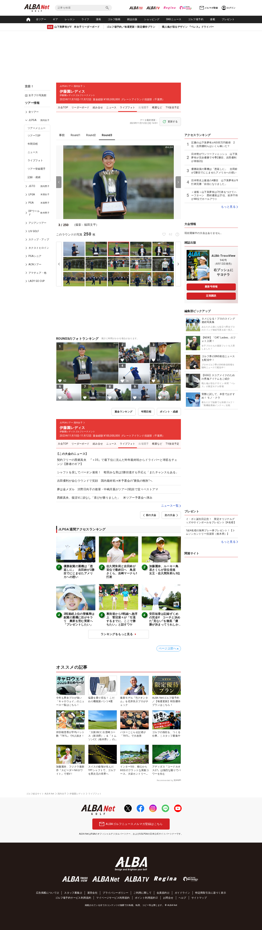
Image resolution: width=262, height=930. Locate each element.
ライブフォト (35, 160)
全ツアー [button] (41, 19)
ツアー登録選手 (37, 168)
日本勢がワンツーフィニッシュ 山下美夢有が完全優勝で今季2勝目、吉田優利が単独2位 (214, 157)
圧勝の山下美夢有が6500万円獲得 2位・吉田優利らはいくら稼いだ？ (213, 144)
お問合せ (168, 897)
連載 (212, 19)
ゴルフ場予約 (195, 19)
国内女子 (62, 793)
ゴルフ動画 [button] (114, 19)
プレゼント (228, 19)
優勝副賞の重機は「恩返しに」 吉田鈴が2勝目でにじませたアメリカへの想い (79, 571)
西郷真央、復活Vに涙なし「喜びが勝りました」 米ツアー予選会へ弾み (104, 497)
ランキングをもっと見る (117, 634)
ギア (55, 19)
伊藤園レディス (77, 793)
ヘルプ (182, 897)
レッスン (70, 19)
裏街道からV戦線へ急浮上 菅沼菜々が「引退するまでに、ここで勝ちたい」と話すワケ (121, 619)
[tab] (62, 135)
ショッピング (151, 19)
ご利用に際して (142, 892)
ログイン (231, 8)
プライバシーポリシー (115, 892)
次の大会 (170, 515)
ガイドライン (182, 892)
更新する (173, 121)
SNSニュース (173, 19)
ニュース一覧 (170, 505)
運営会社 (92, 892)
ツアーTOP (34, 135)
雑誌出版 (132, 19)
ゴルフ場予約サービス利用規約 (73, 897)
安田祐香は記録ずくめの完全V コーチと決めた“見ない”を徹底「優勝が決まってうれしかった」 (164, 621)
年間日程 (33, 143)
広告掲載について (46, 892)
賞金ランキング (124, 411)
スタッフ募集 (71, 892)
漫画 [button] (98, 19)
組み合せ (98, 107)
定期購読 (211, 295)
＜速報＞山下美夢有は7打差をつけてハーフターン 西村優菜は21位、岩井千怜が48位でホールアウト (214, 195)
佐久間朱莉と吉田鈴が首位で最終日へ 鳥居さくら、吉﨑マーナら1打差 (121, 571)
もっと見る (228, 206)
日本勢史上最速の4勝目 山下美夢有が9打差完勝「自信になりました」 (214, 182)
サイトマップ (199, 897)
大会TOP (63, 107)
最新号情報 (211, 286)
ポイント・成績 (169, 411)
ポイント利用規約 (145, 897)
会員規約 (162, 892)
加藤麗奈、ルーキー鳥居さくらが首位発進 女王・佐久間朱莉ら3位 (164, 569)
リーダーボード (80, 107)
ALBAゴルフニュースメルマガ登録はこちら (134, 824)
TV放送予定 (172, 107)
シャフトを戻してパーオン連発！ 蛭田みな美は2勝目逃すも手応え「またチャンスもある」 (118, 472)
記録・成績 (34, 177)
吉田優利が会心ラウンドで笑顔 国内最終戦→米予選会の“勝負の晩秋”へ (105, 480)
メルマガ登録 (211, 8)
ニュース (33, 152)
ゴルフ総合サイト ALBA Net (40, 793)
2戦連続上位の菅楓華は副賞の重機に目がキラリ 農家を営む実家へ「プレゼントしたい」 (79, 619)
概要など (157, 107)
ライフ (85, 19)
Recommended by (165, 780)
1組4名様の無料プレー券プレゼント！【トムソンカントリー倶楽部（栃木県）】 (210, 532)
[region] (38, 194)
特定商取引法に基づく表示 (210, 892)
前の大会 (151, 515)
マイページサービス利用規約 (113, 897)
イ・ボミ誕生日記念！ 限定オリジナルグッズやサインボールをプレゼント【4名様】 (211, 521)
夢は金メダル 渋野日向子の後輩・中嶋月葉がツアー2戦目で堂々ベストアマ (107, 489)
